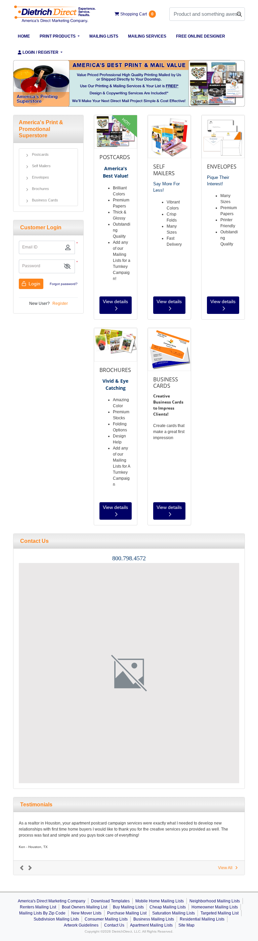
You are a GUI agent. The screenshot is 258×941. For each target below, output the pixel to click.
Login (33, 283)
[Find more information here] (195, 845)
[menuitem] (24, 36)
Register (60, 303)
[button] (67, 266)
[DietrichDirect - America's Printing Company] (55, 14)
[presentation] (129, 673)
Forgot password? (64, 284)
